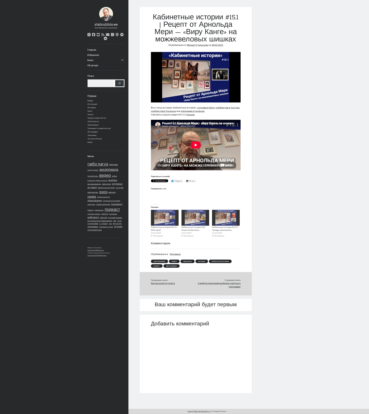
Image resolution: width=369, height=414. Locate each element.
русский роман (115, 217)
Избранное (93, 55)
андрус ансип (92, 170)
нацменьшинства (103, 197)
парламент (117, 204)
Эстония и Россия (94, 139)
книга (103, 192)
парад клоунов (103, 204)
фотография (171, 266)
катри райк (119, 188)
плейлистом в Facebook (163, 111)
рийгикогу (93, 217)
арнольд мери (159, 261)
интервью (117, 183)
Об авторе (92, 65)
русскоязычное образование (99, 221)
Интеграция (92, 104)
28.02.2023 (217, 45)
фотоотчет (117, 224)
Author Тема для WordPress (199, 411)
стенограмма (92, 224)
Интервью (91, 107)
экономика (92, 226)
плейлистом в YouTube (228, 107)
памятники (91, 204)
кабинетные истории (106, 188)
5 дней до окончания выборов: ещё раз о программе (219, 285)
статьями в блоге (206, 107)
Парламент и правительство (99, 128)
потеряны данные (93, 214)
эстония (118, 226)
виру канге (187, 261)
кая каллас (92, 192)
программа (113, 214)
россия (103, 217)
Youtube (190, 114)
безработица (92, 176)
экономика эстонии (106, 227)
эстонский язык (94, 230)
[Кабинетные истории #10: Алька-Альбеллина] (195, 218)
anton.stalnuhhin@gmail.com (97, 255)
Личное (90, 114)
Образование (93, 125)
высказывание (94, 184)
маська (111, 192)
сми (114, 221)
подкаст (112, 209)
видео (105, 175)
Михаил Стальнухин (197, 45)
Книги (90, 60)
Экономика (91, 135)
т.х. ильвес (103, 224)
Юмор (89, 142)
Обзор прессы (93, 121)
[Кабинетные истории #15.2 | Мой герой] (165, 218)
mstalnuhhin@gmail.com (95, 250)
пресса (104, 214)
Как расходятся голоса (163, 283)
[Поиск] (119, 83)
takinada (113, 164)
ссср (119, 220)
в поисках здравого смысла (97, 180)
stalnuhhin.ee (106, 24)
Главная (91, 49)
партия (90, 210)
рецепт (157, 266)
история (92, 187)
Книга (89, 111)
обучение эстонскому (111, 201)
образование (94, 200)
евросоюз (106, 184)
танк (110, 224)
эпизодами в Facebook (193, 111)
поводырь (99, 210)
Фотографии (92, 132)
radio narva (97, 163)
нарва (91, 196)
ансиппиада (108, 169)
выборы (112, 180)
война (114, 176)
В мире (90, 101)
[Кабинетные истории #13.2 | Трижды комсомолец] (226, 218)
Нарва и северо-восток (96, 118)
